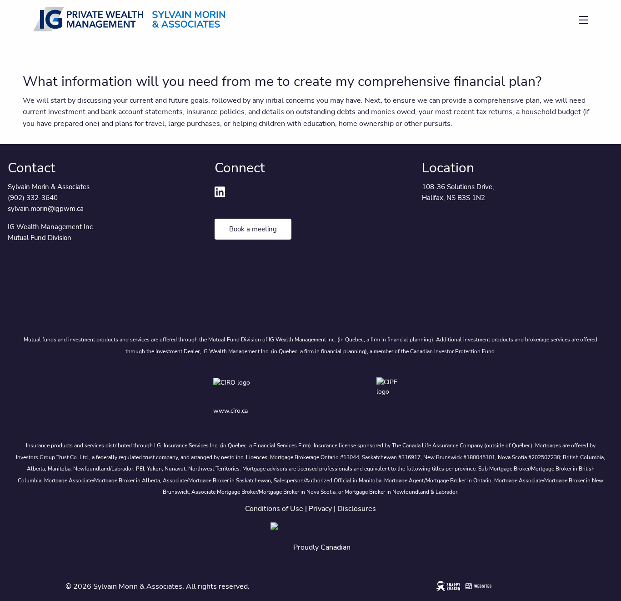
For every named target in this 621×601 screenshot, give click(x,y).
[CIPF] (392, 388)
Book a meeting (253, 229)
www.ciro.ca (230, 410)
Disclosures (356, 509)
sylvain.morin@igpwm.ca (46, 208)
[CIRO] (256, 388)
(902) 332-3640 (33, 197)
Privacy (320, 509)
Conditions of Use (274, 509)
